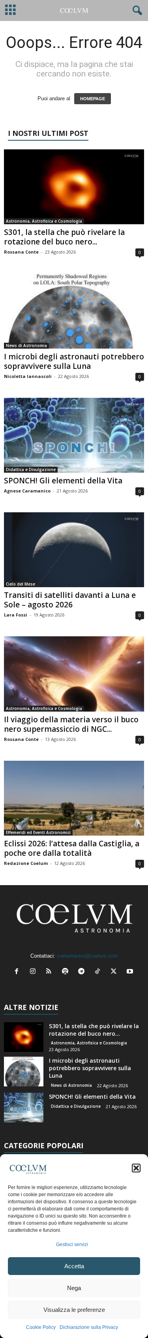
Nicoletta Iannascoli (28, 376)
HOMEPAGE (92, 98)
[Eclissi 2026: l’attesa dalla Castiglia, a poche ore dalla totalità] (74, 798)
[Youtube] (131, 972)
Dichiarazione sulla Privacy (89, 1327)
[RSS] (51, 972)
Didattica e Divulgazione (31, 469)
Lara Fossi (15, 615)
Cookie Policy (41, 1327)
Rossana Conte (21, 252)
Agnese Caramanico (27, 491)
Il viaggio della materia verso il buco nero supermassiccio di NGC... (71, 724)
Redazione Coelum (26, 863)
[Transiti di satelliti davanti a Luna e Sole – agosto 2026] (74, 549)
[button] (136, 1168)
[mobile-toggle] (10, 10)
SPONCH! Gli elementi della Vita (63, 480)
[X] (115, 972)
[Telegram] (83, 972)
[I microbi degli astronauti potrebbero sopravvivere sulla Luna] (74, 310)
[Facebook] (18, 972)
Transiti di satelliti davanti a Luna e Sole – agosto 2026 (70, 600)
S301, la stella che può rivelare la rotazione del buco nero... (64, 237)
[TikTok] (99, 972)
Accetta (74, 1266)
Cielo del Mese (20, 584)
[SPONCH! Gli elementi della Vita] (74, 435)
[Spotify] (67, 972)
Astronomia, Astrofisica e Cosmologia (44, 221)
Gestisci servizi (72, 1244)
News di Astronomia (26, 345)
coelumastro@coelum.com (87, 956)
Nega (74, 1288)
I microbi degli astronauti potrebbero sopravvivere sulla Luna (74, 361)
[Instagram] (34, 972)
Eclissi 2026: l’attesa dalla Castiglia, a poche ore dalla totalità (71, 848)
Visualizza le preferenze (74, 1309)
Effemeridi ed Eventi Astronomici (38, 832)
